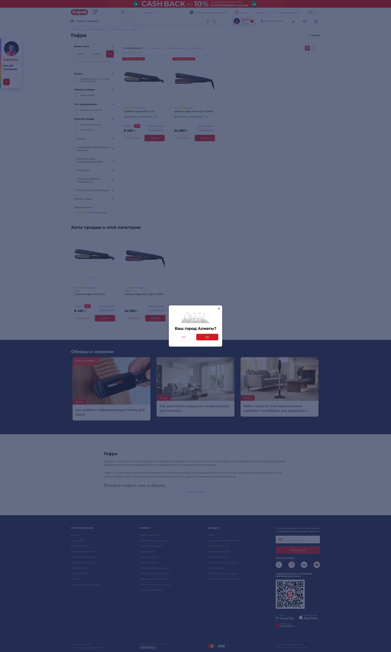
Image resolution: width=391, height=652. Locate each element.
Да (207, 336)
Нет (184, 336)
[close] (219, 308)
